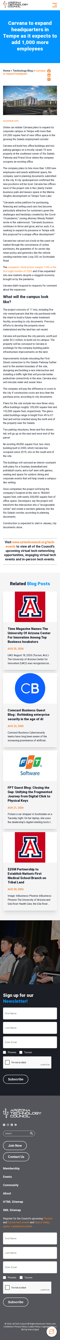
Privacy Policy (21, 1327)
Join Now (15, 1145)
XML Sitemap (12, 1210)
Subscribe (15, 1079)
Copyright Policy (48, 1327)
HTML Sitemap (13, 1201)
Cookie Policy (34, 1327)
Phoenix (9, 1052)
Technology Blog (23, 70)
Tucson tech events (18, 1222)
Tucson (25, 1052)
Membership (11, 1168)
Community (10, 1185)
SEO (23, 1329)
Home (6, 70)
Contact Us (16, 1157)
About (7, 1193)
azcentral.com (11, 120)
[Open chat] (52, 1332)
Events (7, 1176)
